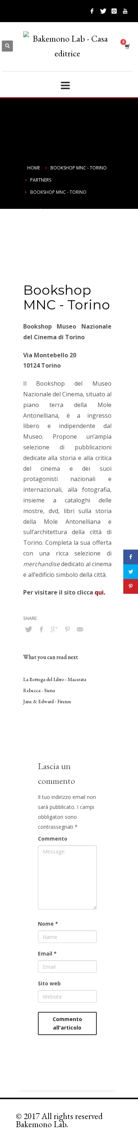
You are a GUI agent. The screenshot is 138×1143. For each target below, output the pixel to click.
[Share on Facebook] (130, 557)
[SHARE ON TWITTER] (28, 629)
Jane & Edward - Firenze (47, 701)
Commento (52, 838)
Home (33, 168)
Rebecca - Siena (39, 690)
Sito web (49, 983)
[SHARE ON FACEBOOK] (41, 629)
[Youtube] (125, 11)
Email (47, 953)
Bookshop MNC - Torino (78, 168)
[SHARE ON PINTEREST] (67, 629)
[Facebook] (92, 11)
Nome (48, 923)
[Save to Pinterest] (130, 586)
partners (40, 180)
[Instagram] (114, 11)
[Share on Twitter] (130, 571)
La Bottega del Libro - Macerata (54, 679)
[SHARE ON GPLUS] (54, 629)
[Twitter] (103, 11)
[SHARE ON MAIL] (80, 629)
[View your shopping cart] (126, 46)
